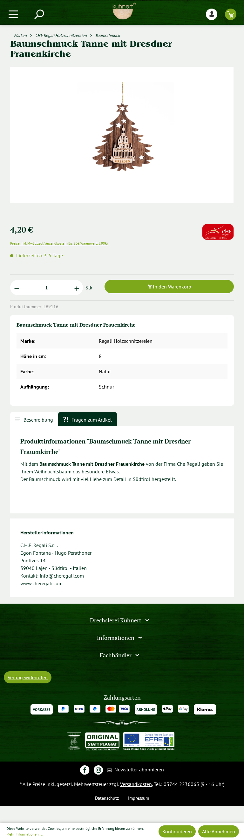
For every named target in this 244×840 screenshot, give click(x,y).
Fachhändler (116, 655)
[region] (122, 143)
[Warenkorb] (230, 14)
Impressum (138, 798)
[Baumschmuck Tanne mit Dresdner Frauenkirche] (121, 134)
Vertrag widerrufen (28, 677)
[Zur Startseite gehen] (124, 11)
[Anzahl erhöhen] (76, 287)
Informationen (116, 637)
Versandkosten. (136, 784)
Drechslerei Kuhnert (116, 620)
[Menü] (13, 14)
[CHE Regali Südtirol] (218, 227)
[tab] (34, 419)
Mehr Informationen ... (24, 834)
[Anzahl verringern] (16, 287)
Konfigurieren (177, 831)
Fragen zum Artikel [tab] (91, 420)
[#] (84, 769)
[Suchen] (38, 14)
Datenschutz (107, 798)
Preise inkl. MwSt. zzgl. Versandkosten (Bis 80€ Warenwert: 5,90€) (59, 243)
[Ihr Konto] (211, 14)
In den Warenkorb (171, 286)
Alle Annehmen (218, 831)
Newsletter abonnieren (138, 769)
